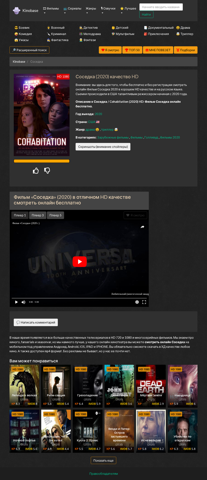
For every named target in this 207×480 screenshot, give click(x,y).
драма (90, 129)
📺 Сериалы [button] (72, 8)
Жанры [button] (91, 8)
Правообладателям (103, 473)
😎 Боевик (22, 27)
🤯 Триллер (184, 34)
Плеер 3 (38, 215)
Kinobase (30, 10)
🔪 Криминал (56, 34)
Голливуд (151, 137)
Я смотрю (137, 215)
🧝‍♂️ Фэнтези (87, 40)
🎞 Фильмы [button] (51, 8)
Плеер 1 (20, 215)
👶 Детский (119, 27)
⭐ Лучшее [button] (128, 8)
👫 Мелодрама (89, 34)
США (92, 122)
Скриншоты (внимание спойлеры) (103, 146)
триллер (107, 129)
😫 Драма (183, 27)
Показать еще (103, 460)
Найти (146, 14)
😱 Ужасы (21, 40)
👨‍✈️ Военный (55, 27)
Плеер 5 (55, 215)
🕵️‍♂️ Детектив (88, 27)
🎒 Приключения (154, 34)
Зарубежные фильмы (113, 137)
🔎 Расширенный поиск (29, 50)
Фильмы (136, 137)
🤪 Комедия (23, 34)
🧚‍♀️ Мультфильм (122, 34)
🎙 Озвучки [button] (108, 8)
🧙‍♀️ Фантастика (57, 40)
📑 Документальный (154, 27)
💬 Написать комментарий (35, 322)
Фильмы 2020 (170, 137)
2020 (98, 114)
